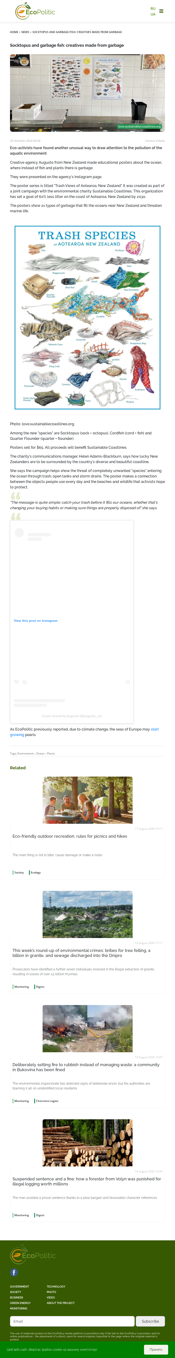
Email (18, 1321)
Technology (56, 1286)
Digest (40, 987)
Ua (153, 14)
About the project (61, 1303)
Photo (51, 1292)
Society (15, 1292)
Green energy (20, 1303)
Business (16, 1297)
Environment (26, 753)
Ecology (36, 872)
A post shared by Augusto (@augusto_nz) (72, 716)
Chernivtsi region (47, 1101)
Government (19, 1286)
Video (51, 1297)
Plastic (51, 753)
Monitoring (18, 1308)
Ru (153, 9)
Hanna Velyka (155, 141)
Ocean (40, 753)
